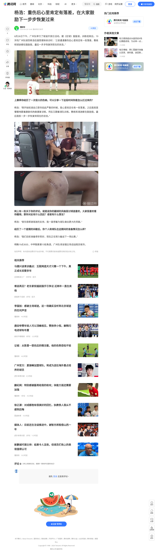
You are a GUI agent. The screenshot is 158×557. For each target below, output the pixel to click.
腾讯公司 (53, 549)
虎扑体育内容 (19, 376)
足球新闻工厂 (19, 277)
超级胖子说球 (19, 297)
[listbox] (56, 357)
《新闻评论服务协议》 (47, 464)
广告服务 (59, 539)
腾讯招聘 (67, 539)
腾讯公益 (74, 539)
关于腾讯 (18, 539)
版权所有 (59, 549)
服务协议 (37, 539)
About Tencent (27, 539)
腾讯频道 (90, 539)
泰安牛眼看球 (19, 336)
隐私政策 (44, 539)
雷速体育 (17, 416)
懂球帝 (17, 316)
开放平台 (52, 539)
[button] (137, 21)
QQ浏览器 (82, 539)
